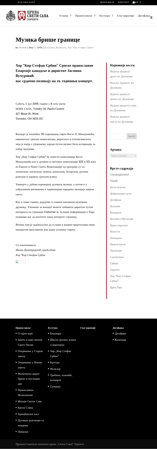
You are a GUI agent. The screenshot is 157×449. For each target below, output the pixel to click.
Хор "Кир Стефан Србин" (81, 47)
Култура (104, 15)
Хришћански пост (28, 414)
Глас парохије (125, 15)
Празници (116, 250)
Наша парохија (119, 225)
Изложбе (115, 206)
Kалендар (120, 339)
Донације (107, 2)
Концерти (61, 47)
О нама (63, 15)
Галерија (55, 386)
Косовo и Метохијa (121, 219)
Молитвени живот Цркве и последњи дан (29, 378)
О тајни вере (25, 333)
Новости (115, 231)
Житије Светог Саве (30, 401)
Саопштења (117, 257)
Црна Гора (116, 287)
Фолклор (55, 369)
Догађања (144, 15)
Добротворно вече (121, 193)
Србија (114, 263)
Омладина (116, 238)
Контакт (123, 2)
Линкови (23, 431)
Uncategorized (119, 174)
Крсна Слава (25, 407)
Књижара (55, 333)
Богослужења (118, 187)
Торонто (115, 269)
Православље (83, 15)
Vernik (23, 47)
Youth (114, 181)
